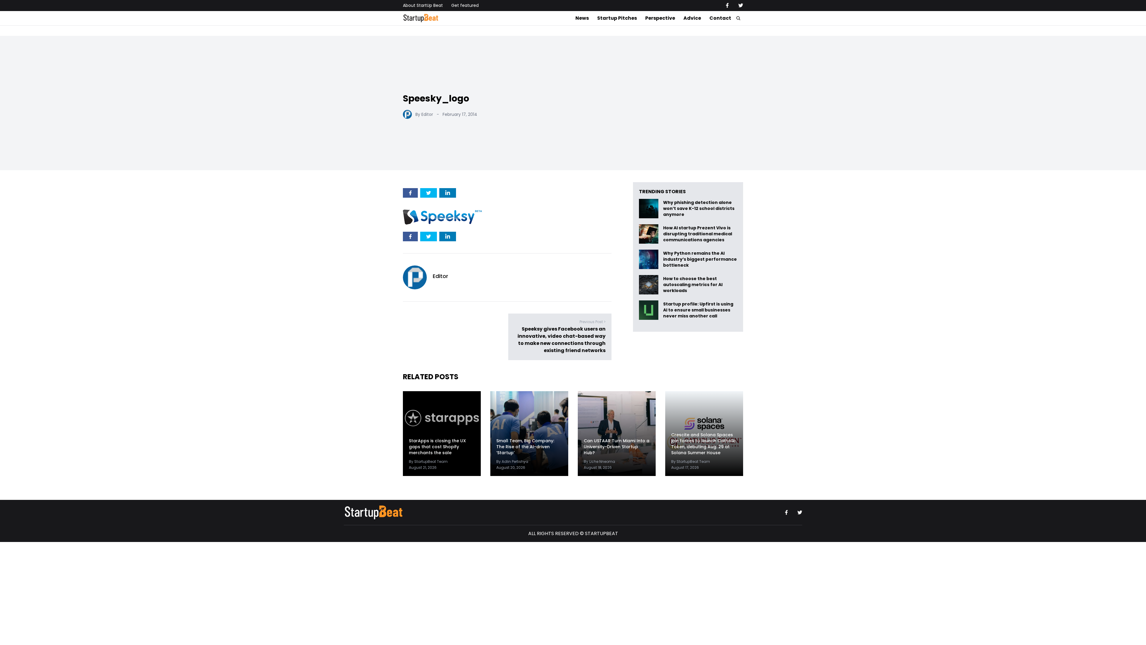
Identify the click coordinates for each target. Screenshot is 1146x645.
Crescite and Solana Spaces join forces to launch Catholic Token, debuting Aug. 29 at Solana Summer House (703, 444)
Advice (692, 18)
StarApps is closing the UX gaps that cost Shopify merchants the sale (437, 447)
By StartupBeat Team (428, 461)
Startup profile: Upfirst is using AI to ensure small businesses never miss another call (698, 310)
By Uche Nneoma (599, 461)
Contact (720, 18)
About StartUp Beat (423, 5)
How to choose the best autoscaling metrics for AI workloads (693, 285)
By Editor (424, 114)
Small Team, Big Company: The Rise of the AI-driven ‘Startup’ (525, 447)
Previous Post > (593, 321)
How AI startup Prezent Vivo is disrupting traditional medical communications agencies (697, 234)
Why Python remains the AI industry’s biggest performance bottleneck (700, 259)
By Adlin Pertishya (512, 461)
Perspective (660, 18)
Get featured (465, 5)
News (582, 18)
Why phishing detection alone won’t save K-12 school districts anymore (698, 208)
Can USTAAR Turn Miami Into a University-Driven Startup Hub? (616, 447)
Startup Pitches (617, 18)
